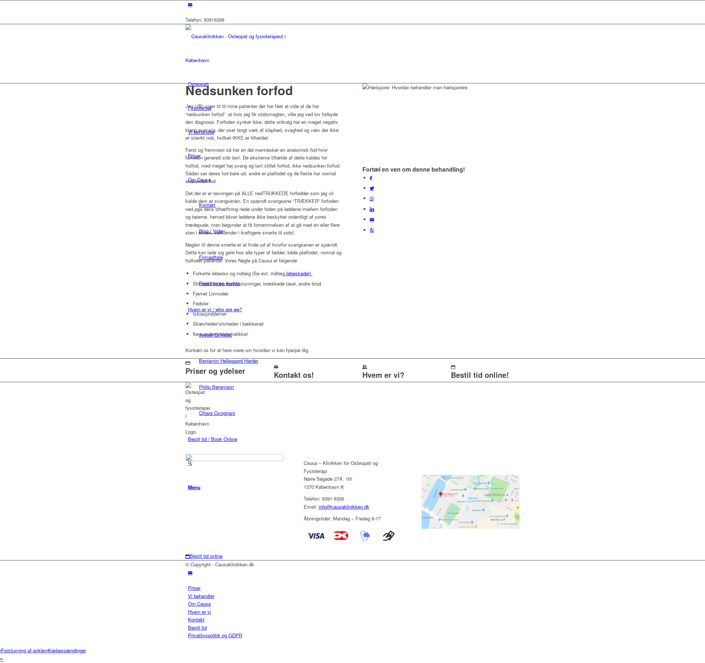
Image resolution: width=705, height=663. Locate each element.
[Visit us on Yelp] (372, 229)
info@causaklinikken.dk (344, 506)
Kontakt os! (294, 374)
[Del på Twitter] (372, 187)
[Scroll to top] (1, 658)
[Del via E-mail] (372, 219)
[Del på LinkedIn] (372, 208)
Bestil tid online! (480, 374)
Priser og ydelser (215, 370)
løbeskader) (298, 273)
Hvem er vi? (383, 374)
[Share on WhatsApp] (372, 198)
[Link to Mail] (190, 4)
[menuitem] (354, 588)
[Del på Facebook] (371, 177)
